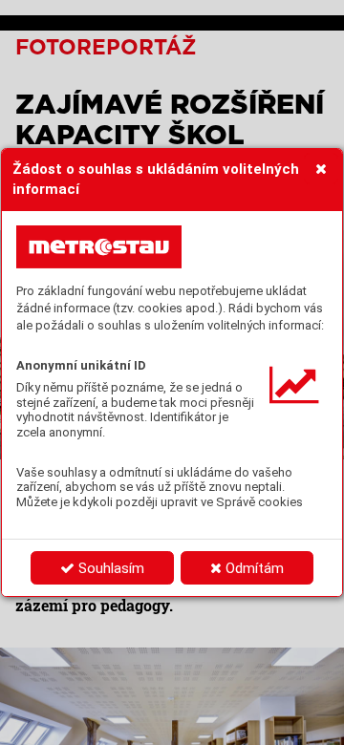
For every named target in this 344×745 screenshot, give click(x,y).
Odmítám (253, 568)
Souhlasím (109, 568)
